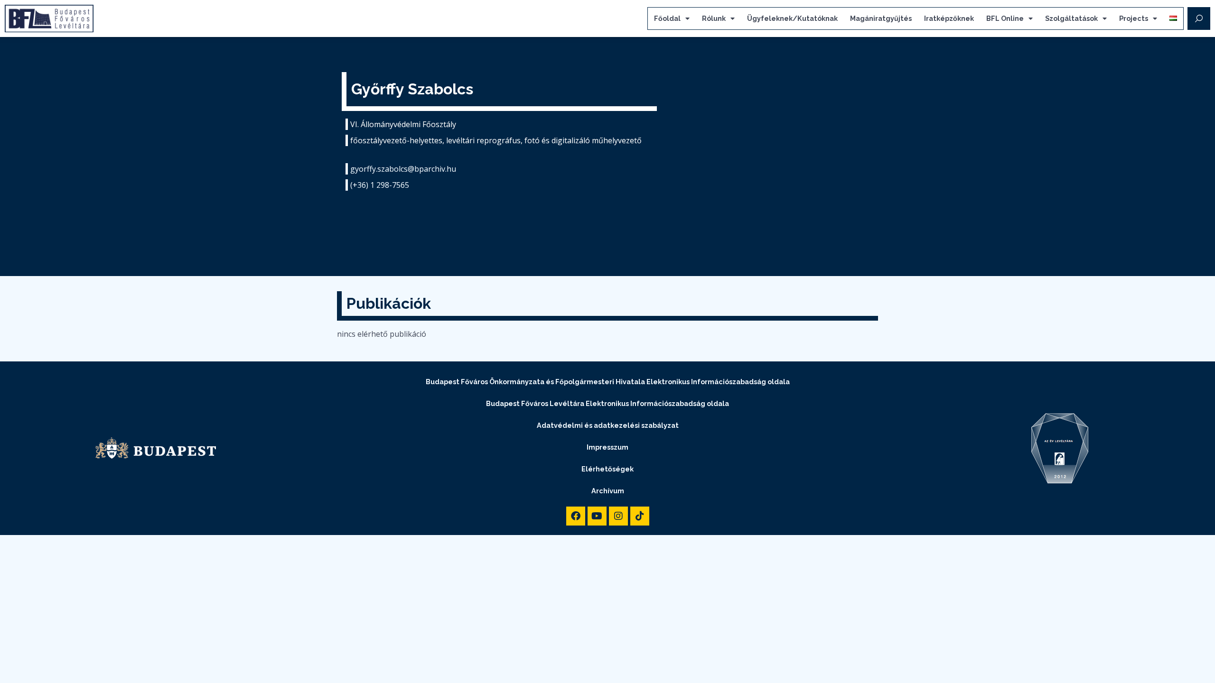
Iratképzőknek (949, 18)
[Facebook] (575, 516)
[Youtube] (597, 516)
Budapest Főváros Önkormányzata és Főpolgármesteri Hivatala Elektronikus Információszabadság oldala (608, 382)
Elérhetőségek (607, 469)
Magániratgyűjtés (881, 18)
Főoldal (667, 18)
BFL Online (1005, 18)
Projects (1133, 18)
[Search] (1198, 18)
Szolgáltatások (1071, 18)
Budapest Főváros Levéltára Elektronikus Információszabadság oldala (607, 403)
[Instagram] (618, 516)
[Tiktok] (639, 516)
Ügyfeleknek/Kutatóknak (792, 18)
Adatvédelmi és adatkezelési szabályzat (608, 425)
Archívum (607, 491)
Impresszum (607, 447)
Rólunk (714, 18)
